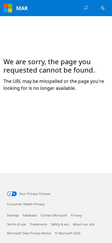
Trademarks (38, 224)
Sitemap (13, 215)
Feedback (30, 215)
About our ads (83, 224)
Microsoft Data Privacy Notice (29, 233)
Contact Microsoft (53, 215)
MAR (22, 8)
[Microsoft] (7, 8)
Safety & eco (60, 224)
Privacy (76, 215)
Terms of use (16, 224)
